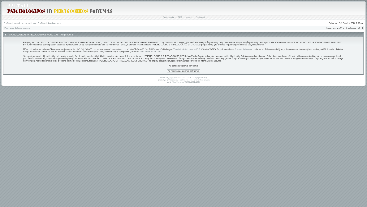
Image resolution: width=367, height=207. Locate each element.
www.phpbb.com (244, 49)
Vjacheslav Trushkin (177, 80)
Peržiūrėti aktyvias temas (49, 23)
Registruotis (168, 17)
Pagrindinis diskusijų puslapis (17, 28)
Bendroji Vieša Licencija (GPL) (188, 49)
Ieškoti (189, 17)
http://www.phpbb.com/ (151, 51)
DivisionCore (205, 80)
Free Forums (194, 80)
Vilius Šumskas (178, 82)
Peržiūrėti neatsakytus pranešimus (20, 23)
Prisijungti (200, 17)
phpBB (172, 78)
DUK (180, 17)
